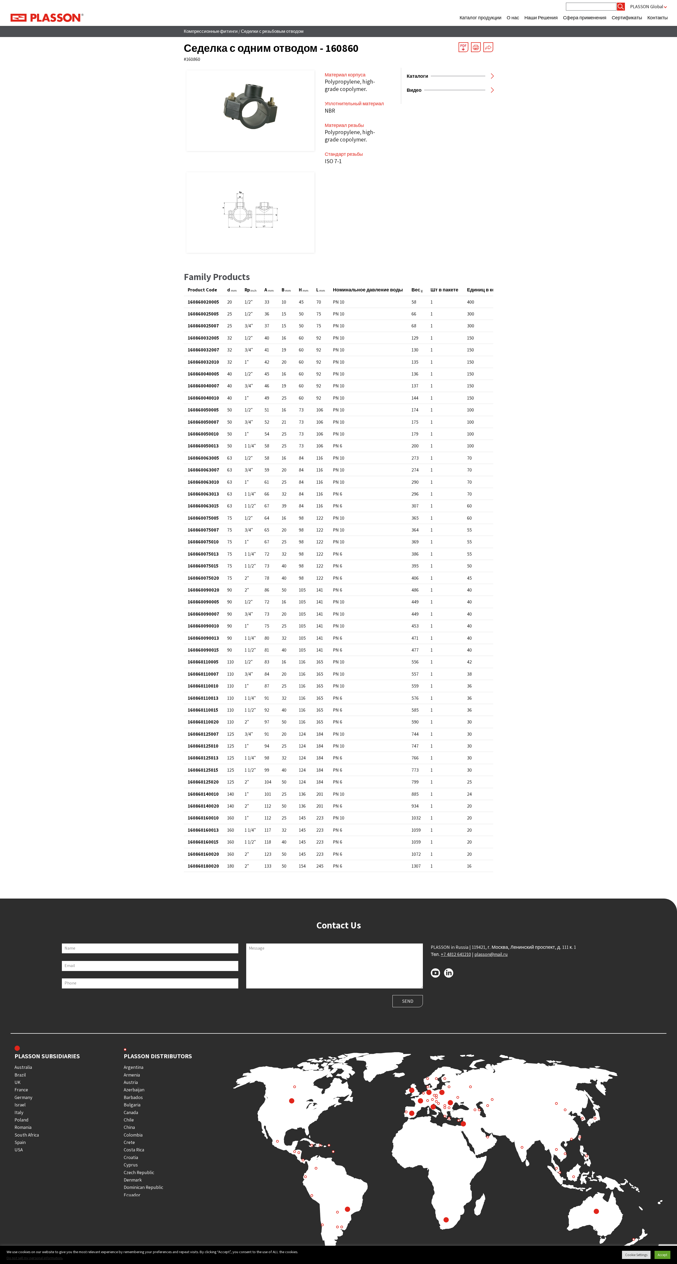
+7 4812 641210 (456, 954)
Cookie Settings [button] (636, 1255)
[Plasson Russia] (47, 17)
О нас (513, 18)
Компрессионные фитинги (211, 31)
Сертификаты (627, 18)
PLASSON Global (646, 6)
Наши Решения (541, 18)
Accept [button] (662, 1255)
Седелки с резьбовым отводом (272, 31)
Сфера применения (584, 18)
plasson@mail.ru (491, 954)
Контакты (657, 18)
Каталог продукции (480, 18)
